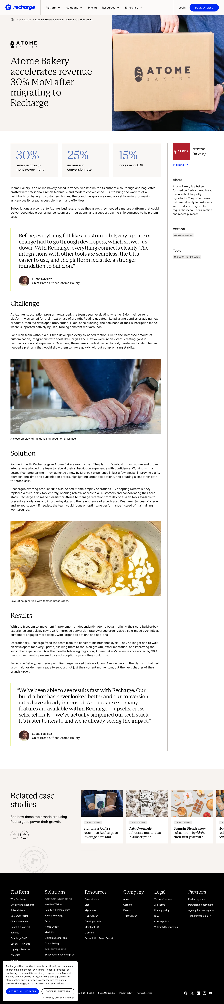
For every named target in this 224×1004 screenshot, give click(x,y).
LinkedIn (198, 993)
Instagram (204, 993)
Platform (51, 7)
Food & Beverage (183, 235)
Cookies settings (58, 991)
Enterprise (131, 7)
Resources (108, 7)
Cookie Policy (31, 976)
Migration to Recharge (187, 256)
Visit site (178, 165)
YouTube (211, 993)
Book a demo (204, 7)
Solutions (72, 7)
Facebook (186, 993)
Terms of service (144, 993)
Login (182, 7)
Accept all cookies (22, 991)
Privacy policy (125, 993)
